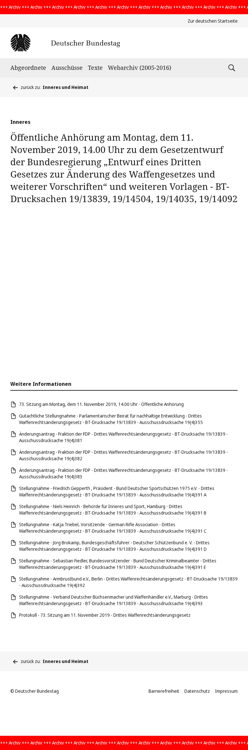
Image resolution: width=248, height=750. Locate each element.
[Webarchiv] (65, 43)
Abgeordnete (28, 67)
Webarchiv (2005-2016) (139, 67)
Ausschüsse (67, 67)
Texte (95, 67)
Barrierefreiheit (164, 691)
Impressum (226, 691)
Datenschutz (197, 691)
